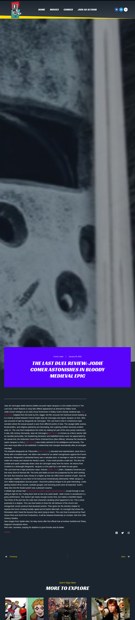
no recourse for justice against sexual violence (45, 491)
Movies (54, 9)
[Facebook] (116, 9)
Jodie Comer (43, 451)
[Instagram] (126, 9)
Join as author (87, 9)
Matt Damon (53, 433)
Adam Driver (30, 442)
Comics (68, 9)
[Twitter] (121, 9)
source (7, 532)
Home (41, 9)
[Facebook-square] (116, 533)
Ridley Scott (53, 470)
